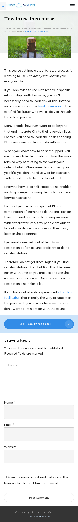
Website (10, 447)
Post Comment (39, 497)
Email (9, 425)
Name (9, 402)
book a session (49, 106)
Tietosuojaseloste (39, 515)
